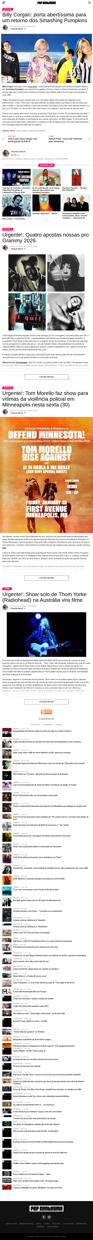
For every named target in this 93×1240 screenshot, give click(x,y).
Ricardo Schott (17, 29)
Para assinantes (26, 1224)
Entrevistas (81, 1224)
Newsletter (11, 1224)
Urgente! (41, 1227)
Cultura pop (68, 1224)
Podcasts (56, 1224)
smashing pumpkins (38, 131)
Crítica (39, 1224)
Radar (47, 1224)
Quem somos (52, 1227)
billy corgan (22, 131)
